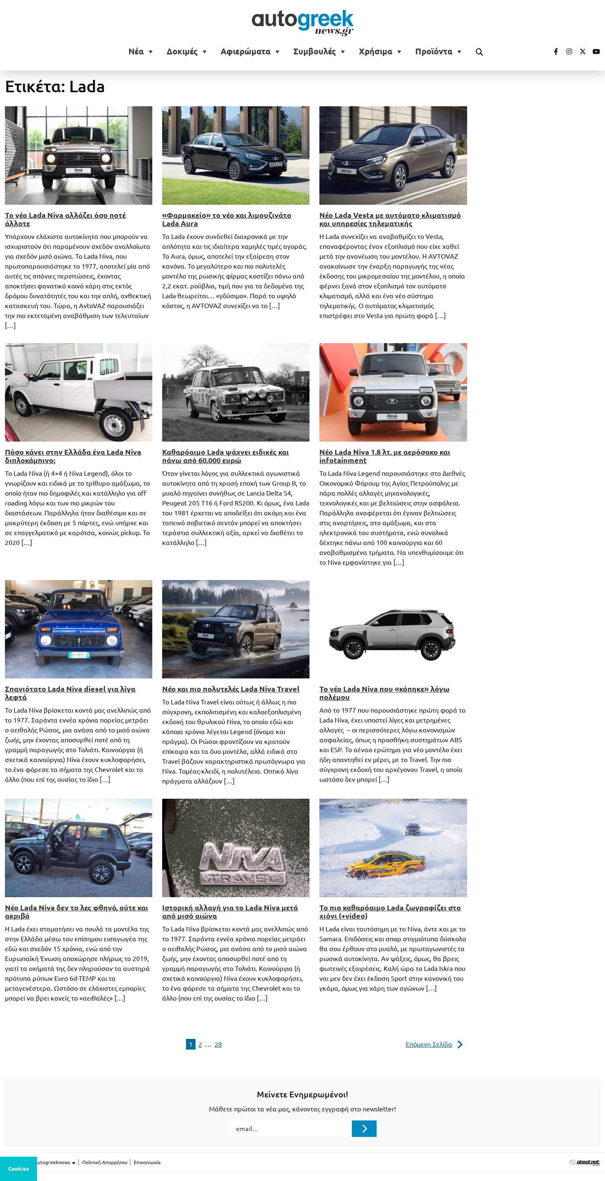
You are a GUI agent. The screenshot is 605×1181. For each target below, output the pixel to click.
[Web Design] (584, 1162)
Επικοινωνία (147, 1162)
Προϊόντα (433, 51)
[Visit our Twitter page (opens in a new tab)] (580, 51)
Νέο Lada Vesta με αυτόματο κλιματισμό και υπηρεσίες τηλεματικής (390, 219)
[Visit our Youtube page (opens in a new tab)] (594, 51)
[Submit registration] (364, 1128)
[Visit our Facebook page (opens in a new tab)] (552, 51)
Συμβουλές (314, 51)
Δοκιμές (182, 51)
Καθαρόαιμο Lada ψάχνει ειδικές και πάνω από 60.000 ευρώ (225, 456)
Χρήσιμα (375, 51)
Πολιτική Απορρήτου (105, 1162)
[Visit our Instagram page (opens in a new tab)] (566, 51)
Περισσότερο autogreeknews (38, 1162)
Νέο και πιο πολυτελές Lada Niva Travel (231, 689)
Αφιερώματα (245, 51)
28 (218, 1044)
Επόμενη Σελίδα (429, 1044)
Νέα (136, 51)
